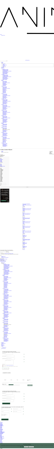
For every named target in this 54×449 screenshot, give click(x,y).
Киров (1, 428)
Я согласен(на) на (7, 253)
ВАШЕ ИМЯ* (3, 353)
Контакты (3, 345)
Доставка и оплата (3, 343)
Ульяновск (1, 441)
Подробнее (24, 212)
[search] (6, 60)
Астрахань (1, 422)
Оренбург (1, 434)
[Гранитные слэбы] (25, 246)
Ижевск (1, 426)
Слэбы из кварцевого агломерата (26, 240)
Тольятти (1, 439)
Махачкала (1, 430)
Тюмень (1, 440)
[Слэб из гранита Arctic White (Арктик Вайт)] (27, 231)
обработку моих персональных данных (9, 253)
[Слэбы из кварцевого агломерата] (26, 239)
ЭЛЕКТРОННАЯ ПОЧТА (4, 358)
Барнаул (1, 423)
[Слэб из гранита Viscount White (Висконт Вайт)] (27, 204)
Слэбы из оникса (24, 236)
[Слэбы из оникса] (25, 235)
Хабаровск (1, 442)
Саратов (1, 438)
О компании (3, 342)
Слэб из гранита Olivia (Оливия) (26, 218)
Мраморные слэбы (25, 243)
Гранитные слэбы (24, 247)
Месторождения (2, 259)
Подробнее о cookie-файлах (20, 445)
